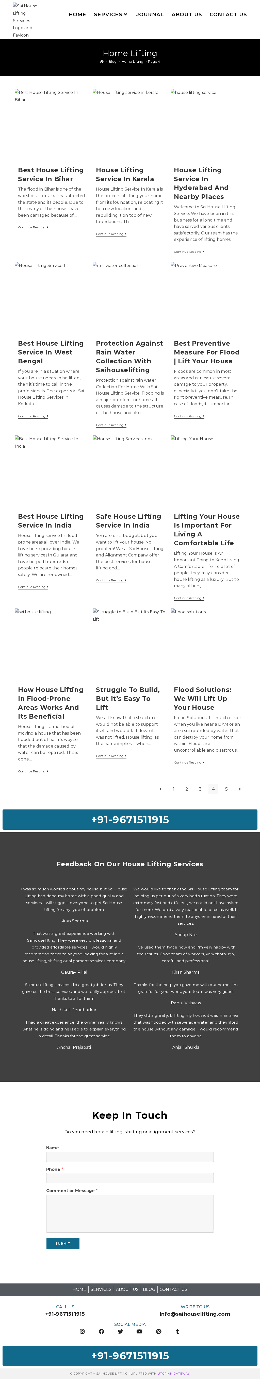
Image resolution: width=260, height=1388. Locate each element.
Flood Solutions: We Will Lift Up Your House (203, 698)
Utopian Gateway (174, 1373)
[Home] (102, 61)
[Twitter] (120, 1331)
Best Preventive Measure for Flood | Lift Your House (207, 352)
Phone (54, 1169)
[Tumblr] (178, 1331)
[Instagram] (82, 1331)
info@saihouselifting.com (195, 1314)
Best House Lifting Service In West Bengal (51, 352)
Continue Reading (33, 227)
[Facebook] (101, 1331)
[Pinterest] (158, 1331)
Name (52, 1147)
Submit (63, 1243)
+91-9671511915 (65, 1314)
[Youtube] (139, 1331)
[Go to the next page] (240, 789)
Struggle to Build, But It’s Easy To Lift (128, 698)
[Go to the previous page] (160, 789)
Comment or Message (72, 1190)
